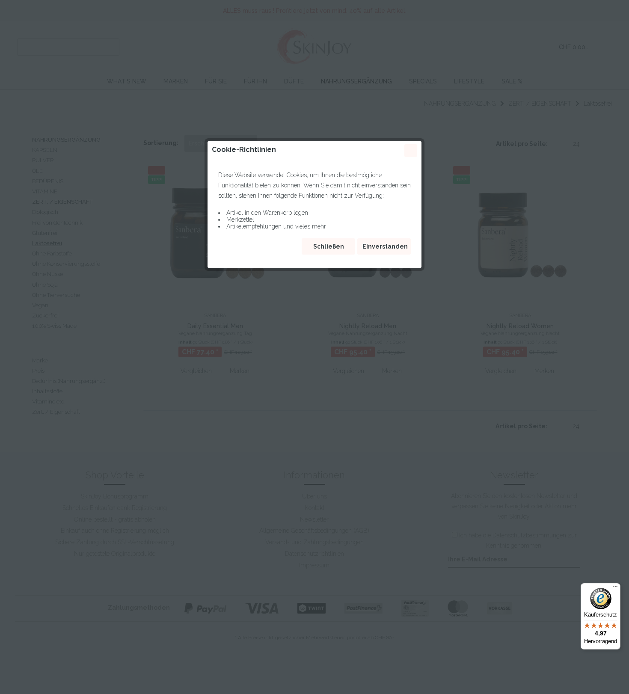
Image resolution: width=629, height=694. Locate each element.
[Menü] (615, 588)
